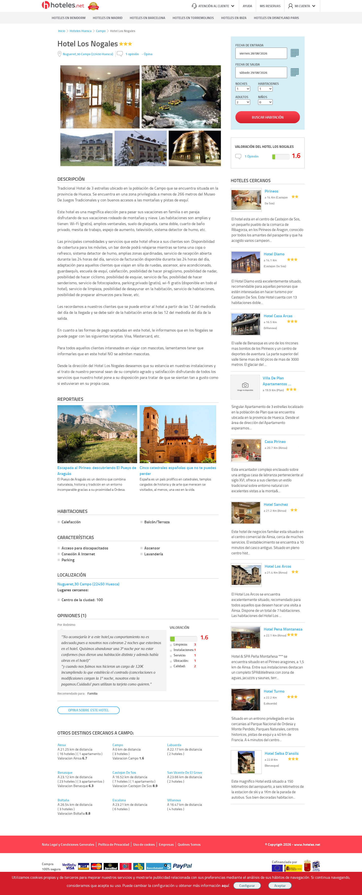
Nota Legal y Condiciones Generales (68, 844)
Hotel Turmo (274, 691)
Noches (241, 83)
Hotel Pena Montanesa (283, 629)
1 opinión (132, 53)
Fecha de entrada (249, 45)
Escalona (119, 800)
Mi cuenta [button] (302, 6)
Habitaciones (268, 83)
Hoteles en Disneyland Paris (276, 18)
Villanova (174, 800)
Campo (101, 31)
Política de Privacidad (113, 844)
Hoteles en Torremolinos (193, 18)
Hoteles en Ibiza (234, 18)
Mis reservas (270, 6)
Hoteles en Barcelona (147, 18)
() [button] (88, 53)
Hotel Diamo (274, 254)
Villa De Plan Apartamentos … (277, 380)
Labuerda (174, 745)
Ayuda (247, 6)
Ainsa (62, 745)
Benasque (65, 772)
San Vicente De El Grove (184, 772)
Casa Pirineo (275, 441)
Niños (262, 97)
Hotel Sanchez (276, 504)
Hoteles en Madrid (107, 18)
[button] (181, 447)
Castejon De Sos (124, 772)
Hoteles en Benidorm (68, 18)
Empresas (166, 844)
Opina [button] (148, 53)
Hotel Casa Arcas (278, 315)
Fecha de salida (247, 64)
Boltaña (63, 800)
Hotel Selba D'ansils (282, 753)
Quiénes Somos (189, 844)
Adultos (241, 97)
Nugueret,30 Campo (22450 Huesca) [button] (88, 584)
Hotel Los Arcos (278, 566)
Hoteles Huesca (81, 31)
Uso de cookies (144, 844)
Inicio (61, 31)
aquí (225, 885)
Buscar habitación (268, 117)
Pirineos (272, 191)
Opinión (252, 156)
